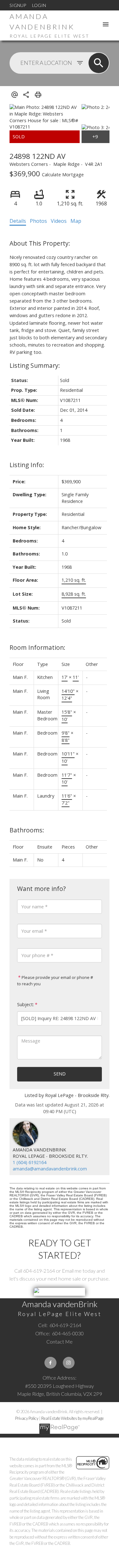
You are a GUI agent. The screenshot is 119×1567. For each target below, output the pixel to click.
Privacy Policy (26, 1418)
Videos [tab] (59, 220)
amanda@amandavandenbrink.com (50, 1169)
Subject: (25, 1004)
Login (39, 5)
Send (60, 1074)
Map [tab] (75, 220)
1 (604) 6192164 (29, 1162)
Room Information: (37, 647)
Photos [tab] (38, 220)
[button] (50, 1363)
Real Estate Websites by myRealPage (72, 1418)
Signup (18, 5)
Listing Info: (27, 465)
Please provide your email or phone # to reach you (55, 981)
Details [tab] (18, 220)
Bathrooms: (27, 830)
